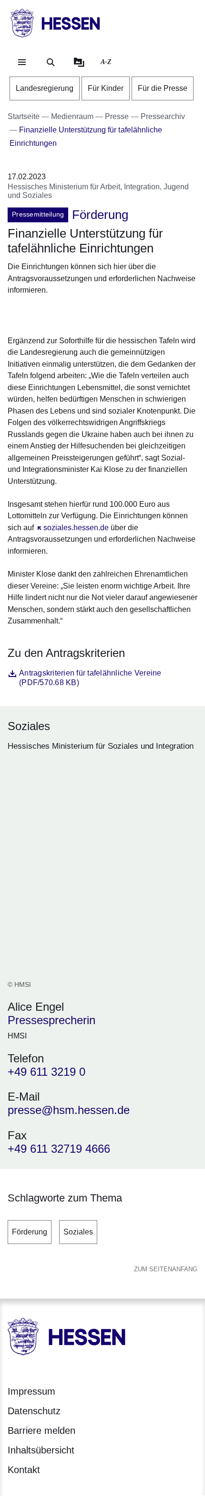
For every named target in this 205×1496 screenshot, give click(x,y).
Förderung (29, 1232)
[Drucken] (89, 314)
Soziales (78, 1232)
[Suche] (50, 62)
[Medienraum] (79, 62)
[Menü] (22, 62)
